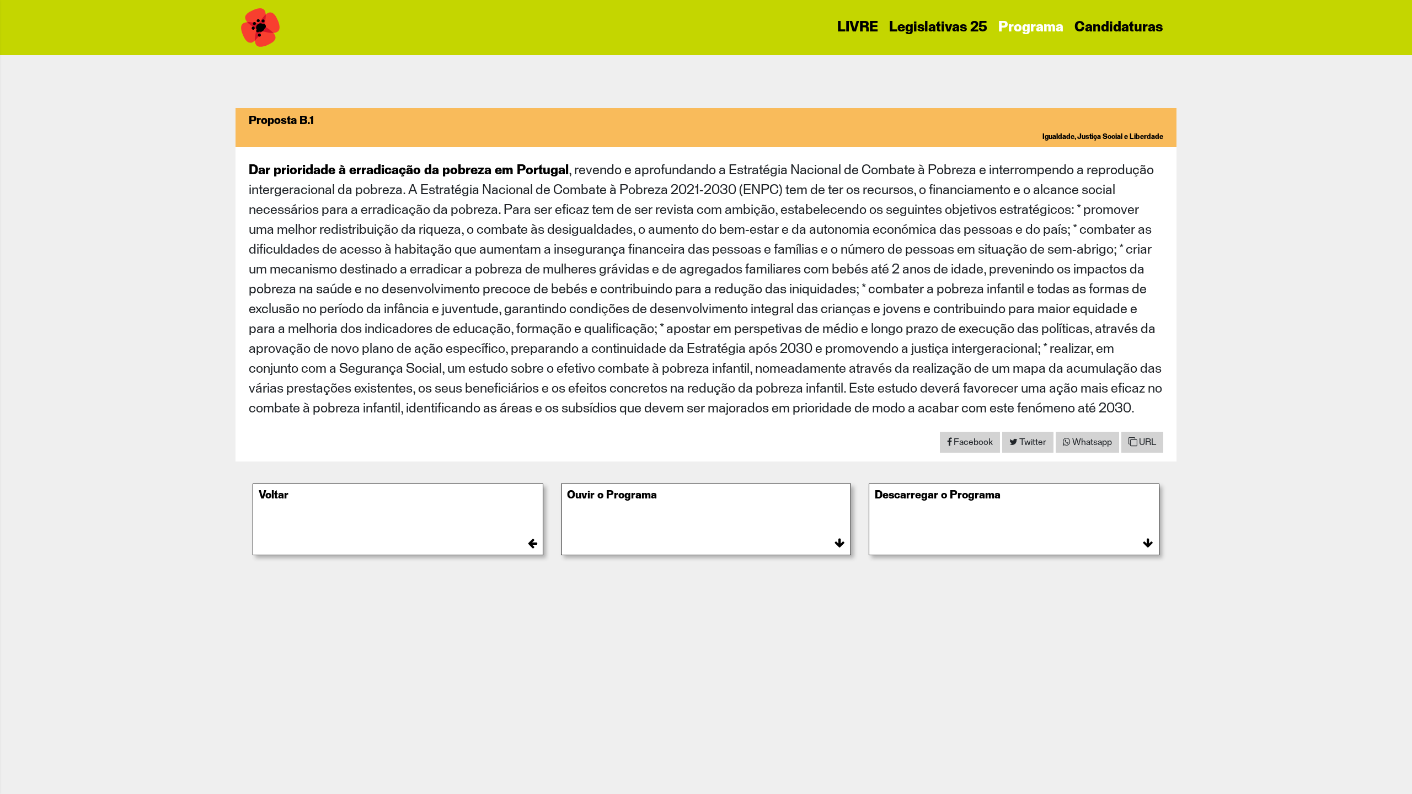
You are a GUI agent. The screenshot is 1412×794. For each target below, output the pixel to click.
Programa (1030, 27)
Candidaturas (1118, 27)
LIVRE (857, 27)
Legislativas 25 (938, 27)
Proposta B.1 (281, 120)
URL (1146, 442)
